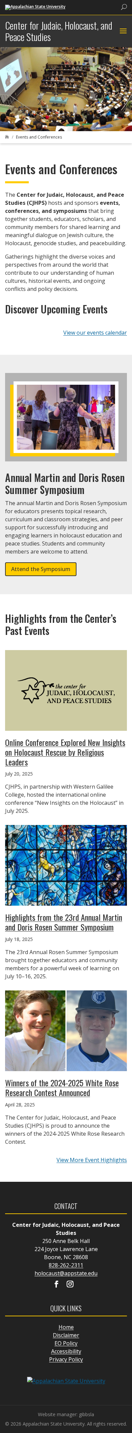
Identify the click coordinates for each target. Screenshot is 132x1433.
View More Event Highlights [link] (92, 1160)
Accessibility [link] (66, 1351)
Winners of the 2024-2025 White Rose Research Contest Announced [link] (62, 1087)
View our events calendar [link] (95, 332)
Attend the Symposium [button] (40, 569)
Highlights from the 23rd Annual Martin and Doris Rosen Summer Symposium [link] (63, 922)
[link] (35, 7)
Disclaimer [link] (66, 1335)
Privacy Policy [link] (66, 1359)
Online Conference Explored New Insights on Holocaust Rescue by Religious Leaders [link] (65, 752)
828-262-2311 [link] (66, 1265)
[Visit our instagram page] (70, 1285)
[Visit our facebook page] (56, 1285)
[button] (122, 31)
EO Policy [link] (66, 1343)
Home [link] (66, 1327)
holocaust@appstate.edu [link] (66, 1273)
